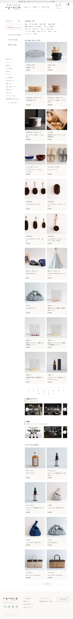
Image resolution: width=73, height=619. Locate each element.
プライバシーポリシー (11, 95)
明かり (50, 31)
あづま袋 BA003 (31, 308)
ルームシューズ (52, 169)
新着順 (38, 40)
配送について (27, 601)
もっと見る (46, 584)
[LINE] (13, 606)
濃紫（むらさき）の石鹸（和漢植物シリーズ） (34, 344)
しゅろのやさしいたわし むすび (56, 205)
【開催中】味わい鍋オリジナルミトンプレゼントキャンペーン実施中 (36, 1)
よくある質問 (9, 77)
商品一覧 (8, 65)
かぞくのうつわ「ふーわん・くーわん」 (34, 170)
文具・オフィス (41, 31)
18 (38, 393)
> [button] (64, 409)
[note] (16, 606)
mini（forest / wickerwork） (56, 575)
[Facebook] (5, 606)
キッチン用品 (33, 24)
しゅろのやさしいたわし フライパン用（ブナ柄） (56, 240)
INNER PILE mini (31, 273)
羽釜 (49, 67)
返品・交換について (10, 86)
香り (55, 31)
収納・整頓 (51, 24)
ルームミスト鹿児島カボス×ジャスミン (35, 509)
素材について (9, 83)
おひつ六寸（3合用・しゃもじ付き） (35, 136)
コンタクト (8, 74)
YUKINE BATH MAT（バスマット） (56, 274)
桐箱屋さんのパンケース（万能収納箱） (56, 136)
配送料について (9, 89)
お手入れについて (10, 80)
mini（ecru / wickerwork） (33, 575)
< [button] (27, 409)
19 (43, 393)
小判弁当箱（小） (31, 100)
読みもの (8, 71)
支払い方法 (8, 92)
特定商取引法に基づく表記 (12, 99)
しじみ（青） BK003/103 (33, 542)
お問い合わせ (63, 599)
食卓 (26, 24)
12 (38, 390)
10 (28, 390)
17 (63, 390)
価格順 (33, 40)
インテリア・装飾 (30, 31)
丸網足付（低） (30, 67)
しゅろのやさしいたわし (33, 204)
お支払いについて (28, 607)
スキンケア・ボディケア (32, 29)
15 (53, 390)
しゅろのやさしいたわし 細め (34, 240)
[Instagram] (9, 606)
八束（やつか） (30, 473)
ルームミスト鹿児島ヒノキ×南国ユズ (57, 474)
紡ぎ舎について (27, 7)
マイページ (8, 62)
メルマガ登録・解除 (12, 102)
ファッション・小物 (30, 34)
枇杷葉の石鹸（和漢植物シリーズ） (34, 378)
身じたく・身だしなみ (47, 29)
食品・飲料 (43, 24)
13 (43, 390)
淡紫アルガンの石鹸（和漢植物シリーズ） (56, 309)
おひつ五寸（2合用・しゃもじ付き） (57, 101)
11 (33, 390)
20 (48, 393)
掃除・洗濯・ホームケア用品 (33, 26)
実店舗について (36, 7)
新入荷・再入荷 (45, 7)
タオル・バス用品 (48, 26)
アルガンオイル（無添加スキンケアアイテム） (56, 378)
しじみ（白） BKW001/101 (56, 507)
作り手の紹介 (9, 68)
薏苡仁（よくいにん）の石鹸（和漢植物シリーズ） (56, 344)
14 (48, 390)
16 (58, 390)
